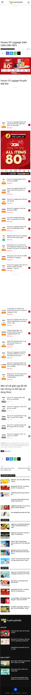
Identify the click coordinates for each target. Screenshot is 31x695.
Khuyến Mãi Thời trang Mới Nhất (7, 49)
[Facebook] (7, 53)
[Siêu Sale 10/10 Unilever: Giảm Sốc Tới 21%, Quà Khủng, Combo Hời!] (5, 641)
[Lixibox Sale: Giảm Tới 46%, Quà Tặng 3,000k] (5, 671)
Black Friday (7, 451)
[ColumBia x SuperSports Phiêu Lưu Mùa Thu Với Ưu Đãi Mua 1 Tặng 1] (5, 609)
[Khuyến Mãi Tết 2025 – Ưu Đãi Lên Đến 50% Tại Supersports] (5, 488)
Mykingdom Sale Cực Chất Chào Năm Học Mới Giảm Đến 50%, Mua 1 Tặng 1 (20, 551)
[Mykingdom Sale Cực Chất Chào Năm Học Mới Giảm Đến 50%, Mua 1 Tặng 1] (5, 552)
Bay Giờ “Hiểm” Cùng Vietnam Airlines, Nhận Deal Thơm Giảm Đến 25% (20, 543)
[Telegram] (11, 53)
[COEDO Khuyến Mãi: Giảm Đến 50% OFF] (5, 494)
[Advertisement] (15, 22)
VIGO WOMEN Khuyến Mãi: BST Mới (20, 512)
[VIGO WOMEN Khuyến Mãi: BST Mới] (5, 514)
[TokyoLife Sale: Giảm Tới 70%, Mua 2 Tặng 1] (5, 633)
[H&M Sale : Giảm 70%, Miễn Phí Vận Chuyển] (5, 481)
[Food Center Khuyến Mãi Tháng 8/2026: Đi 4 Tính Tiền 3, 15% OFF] (5, 680)
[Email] (19, 53)
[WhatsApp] (15, 53)
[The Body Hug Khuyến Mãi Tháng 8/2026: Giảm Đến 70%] (5, 501)
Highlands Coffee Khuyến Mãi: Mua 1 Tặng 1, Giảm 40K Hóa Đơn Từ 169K (20, 526)
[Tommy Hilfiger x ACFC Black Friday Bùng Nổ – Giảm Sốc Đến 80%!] (5, 600)
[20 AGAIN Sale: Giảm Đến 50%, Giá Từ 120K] (5, 650)
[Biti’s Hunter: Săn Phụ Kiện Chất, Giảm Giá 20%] (5, 583)
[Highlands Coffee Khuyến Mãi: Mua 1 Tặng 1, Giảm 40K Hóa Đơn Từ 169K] (5, 526)
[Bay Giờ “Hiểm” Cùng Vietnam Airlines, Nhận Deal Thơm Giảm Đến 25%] (5, 544)
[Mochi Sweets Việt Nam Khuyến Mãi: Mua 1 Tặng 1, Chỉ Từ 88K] (5, 663)
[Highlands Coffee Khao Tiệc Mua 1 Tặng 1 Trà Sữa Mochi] (5, 535)
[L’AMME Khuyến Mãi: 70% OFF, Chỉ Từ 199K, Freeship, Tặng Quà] (5, 507)
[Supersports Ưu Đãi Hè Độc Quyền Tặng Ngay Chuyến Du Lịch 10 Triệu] (5, 574)
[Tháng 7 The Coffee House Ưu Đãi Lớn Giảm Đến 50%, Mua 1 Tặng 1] (5, 561)
